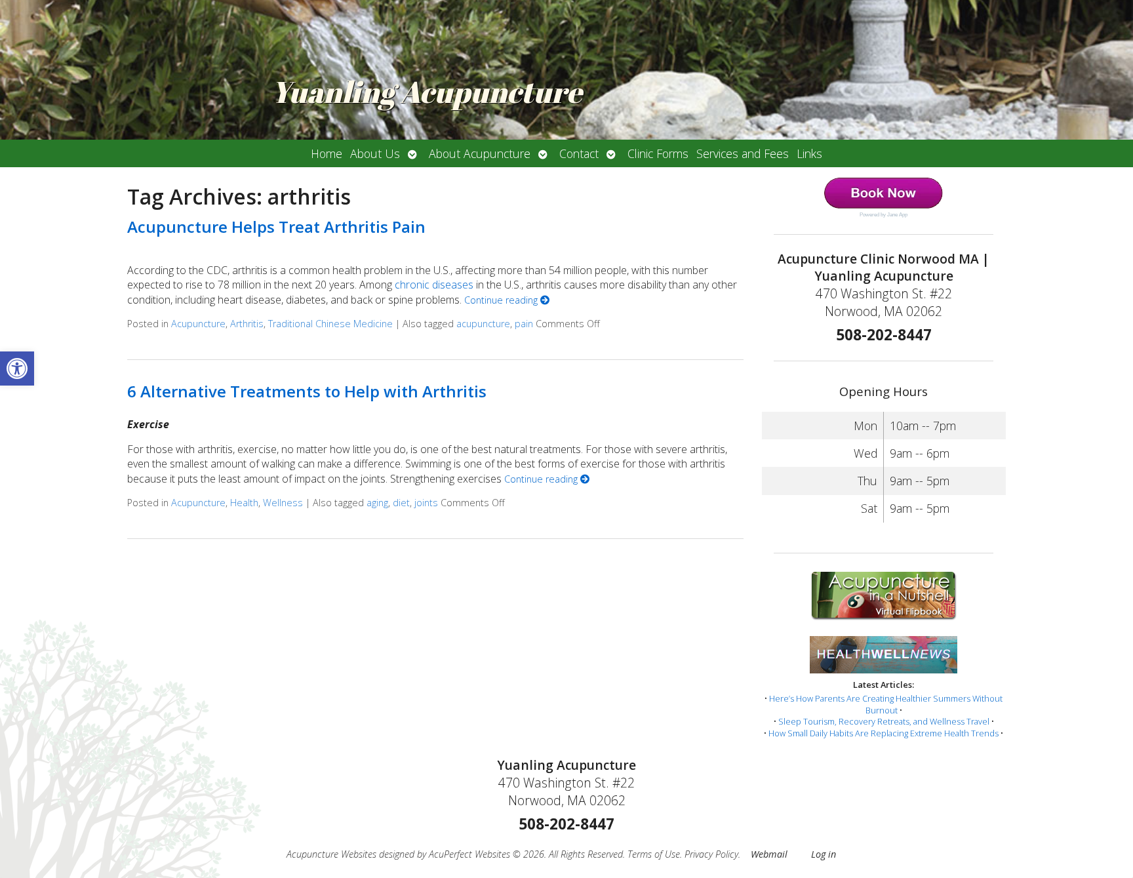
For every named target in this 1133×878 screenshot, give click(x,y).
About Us (375, 153)
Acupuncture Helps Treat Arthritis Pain (276, 226)
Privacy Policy (711, 854)
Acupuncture (198, 323)
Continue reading (502, 300)
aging (377, 502)
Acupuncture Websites (331, 854)
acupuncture (483, 323)
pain (524, 323)
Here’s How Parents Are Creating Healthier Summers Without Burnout (886, 704)
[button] (17, 368)
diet (401, 502)
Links (809, 153)
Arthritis (247, 323)
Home (326, 153)
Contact (579, 153)
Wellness (283, 502)
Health (244, 502)
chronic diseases (434, 284)
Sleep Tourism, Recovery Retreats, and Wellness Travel (883, 721)
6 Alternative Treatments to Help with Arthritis (307, 391)
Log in (823, 854)
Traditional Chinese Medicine (330, 323)
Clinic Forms (657, 153)
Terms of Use (653, 854)
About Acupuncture (479, 153)
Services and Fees (742, 153)
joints (426, 502)
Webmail (769, 854)
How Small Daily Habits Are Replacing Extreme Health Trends (883, 733)
